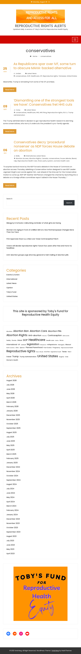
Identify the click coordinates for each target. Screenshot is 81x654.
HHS (37, 112)
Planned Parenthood (34, 347)
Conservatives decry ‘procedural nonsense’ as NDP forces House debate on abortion (44, 146)
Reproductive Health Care (27, 161)
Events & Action (13, 274)
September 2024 (13, 480)
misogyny (61, 345)
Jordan (18, 73)
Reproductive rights (50, 76)
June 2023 (10, 545)
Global (19, 340)
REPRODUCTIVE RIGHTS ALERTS (40, 25)
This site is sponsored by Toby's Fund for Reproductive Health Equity (40, 313)
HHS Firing (43, 112)
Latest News (31, 73)
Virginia (61, 357)
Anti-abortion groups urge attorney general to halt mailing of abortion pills (37, 255)
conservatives (21, 76)
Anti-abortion (34, 335)
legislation (33, 344)
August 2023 (11, 536)
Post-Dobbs (48, 347)
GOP (28, 76)
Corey (18, 110)
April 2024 (10, 501)
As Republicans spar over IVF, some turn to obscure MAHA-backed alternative (45, 66)
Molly (18, 156)
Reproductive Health (67, 347)
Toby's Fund (11, 292)
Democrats (66, 335)
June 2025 (10, 441)
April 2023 (10, 553)
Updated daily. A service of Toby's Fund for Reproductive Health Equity (40, 29)
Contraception (55, 335)
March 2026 (11, 402)
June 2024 (10, 493)
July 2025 (10, 437)
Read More (9, 89)
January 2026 (12, 411)
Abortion (9, 331)
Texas (64, 351)
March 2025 (11, 454)
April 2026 (10, 398)
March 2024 (11, 506)
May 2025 (10, 445)
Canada (45, 158)
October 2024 (12, 475)
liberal (74, 158)
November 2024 (13, 471)
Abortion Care (38, 331)
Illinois (61, 340)
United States (72, 76)
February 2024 (12, 510)
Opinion (9, 287)
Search (9, 198)
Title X (69, 352)
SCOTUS (47, 352)
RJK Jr (65, 112)
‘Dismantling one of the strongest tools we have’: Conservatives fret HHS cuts (44, 102)
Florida (14, 340)
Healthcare (35, 76)
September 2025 (13, 428)
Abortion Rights (35, 158)
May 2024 (10, 497)
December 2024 (13, 467)
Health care (50, 340)
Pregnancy (56, 348)
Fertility (8, 340)
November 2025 (13, 419)
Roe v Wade (39, 352)
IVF (41, 76)
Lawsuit (23, 345)
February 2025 (12, 458)
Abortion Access (22, 158)
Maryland (43, 345)
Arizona (44, 335)
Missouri (68, 345)
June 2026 (10, 389)
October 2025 (12, 423)
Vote (66, 357)
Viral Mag (55, 651)
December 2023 (13, 519)
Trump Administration (28, 357)
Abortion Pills (54, 331)
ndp (15, 161)
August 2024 (11, 484)
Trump (15, 356)
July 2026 (10, 385)
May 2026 (10, 393)
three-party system (45, 161)
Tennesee (62, 76)
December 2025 (13, 415)
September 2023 (13, 532)
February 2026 (12, 406)
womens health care (62, 161)
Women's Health (12, 360)
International (31, 156)
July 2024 (10, 488)
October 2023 (12, 527)
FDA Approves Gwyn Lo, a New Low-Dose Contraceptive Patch (32, 239)
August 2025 (11, 432)
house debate (65, 158)
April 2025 (10, 449)
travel (8, 356)
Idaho (57, 340)
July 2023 (10, 540)
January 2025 (12, 462)
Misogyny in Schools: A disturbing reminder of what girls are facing (33, 223)
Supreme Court (56, 352)
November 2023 (13, 523)
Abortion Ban (21, 331)
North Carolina (10, 347)
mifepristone (52, 344)
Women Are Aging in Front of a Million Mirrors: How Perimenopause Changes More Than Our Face (40, 231)
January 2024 (12, 514)
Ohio (17, 347)
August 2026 (11, 380)
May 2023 (10, 549)
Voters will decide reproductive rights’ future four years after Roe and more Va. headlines (39, 247)
